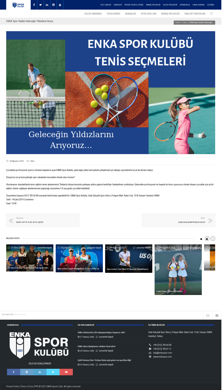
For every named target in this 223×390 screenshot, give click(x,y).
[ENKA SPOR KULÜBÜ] (18, 5)
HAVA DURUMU (199, 5)
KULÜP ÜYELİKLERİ (170, 5)
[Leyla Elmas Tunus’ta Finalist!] (178, 269)
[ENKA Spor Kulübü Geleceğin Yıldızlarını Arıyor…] (110, 92)
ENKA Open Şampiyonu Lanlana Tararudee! (96, 346)
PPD (36, 386)
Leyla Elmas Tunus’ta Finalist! (169, 291)
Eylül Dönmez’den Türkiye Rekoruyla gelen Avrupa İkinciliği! (104, 360)
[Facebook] (34, 5)
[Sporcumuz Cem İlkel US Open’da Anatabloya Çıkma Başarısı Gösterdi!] (128, 258)
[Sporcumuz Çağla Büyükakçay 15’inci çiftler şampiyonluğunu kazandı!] (79, 258)
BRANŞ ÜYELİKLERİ (153, 5)
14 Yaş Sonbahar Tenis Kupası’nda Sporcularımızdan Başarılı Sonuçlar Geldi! (42, 268)
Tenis (32, 161)
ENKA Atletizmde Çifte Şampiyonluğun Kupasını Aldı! (102, 332)
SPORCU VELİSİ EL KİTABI (134, 5)
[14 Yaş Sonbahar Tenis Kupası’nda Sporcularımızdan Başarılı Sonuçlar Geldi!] (29, 257)
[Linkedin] (47, 5)
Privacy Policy (12, 386)
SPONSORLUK (185, 5)
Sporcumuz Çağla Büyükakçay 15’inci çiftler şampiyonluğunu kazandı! (88, 268)
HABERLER (118, 5)
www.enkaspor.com (162, 356)
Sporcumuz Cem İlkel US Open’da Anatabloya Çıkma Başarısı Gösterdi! (138, 269)
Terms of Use (27, 386)
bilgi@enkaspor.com (162, 352)
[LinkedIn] (40, 372)
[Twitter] (40, 5)
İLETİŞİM (210, 5)
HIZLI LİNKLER (105, 5)
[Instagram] (53, 5)
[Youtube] (60, 5)
